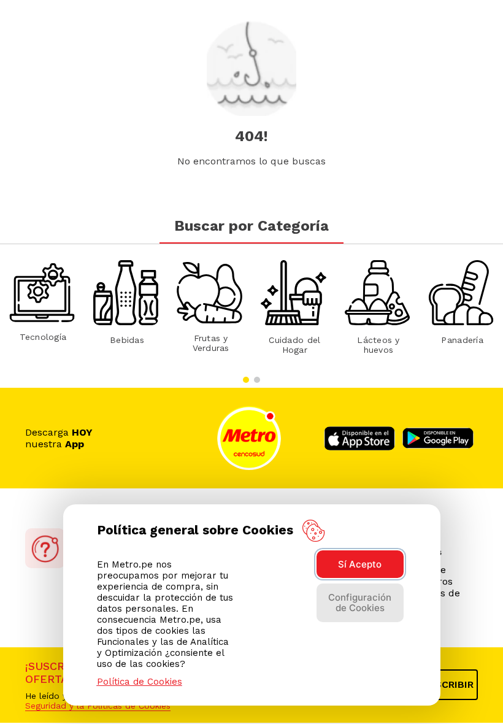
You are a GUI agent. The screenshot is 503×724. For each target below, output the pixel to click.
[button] (246, 380)
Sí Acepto (360, 564)
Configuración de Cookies (359, 602)
